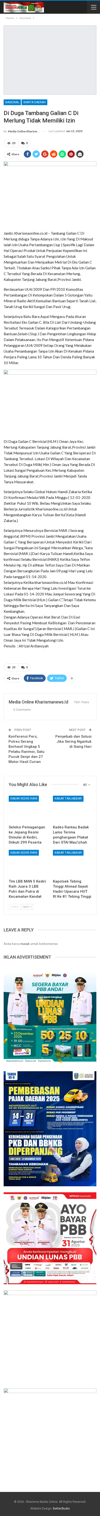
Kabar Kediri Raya (23, 798)
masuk (25, 944)
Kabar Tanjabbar (68, 798)
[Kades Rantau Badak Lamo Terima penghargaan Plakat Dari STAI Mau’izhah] (72, 809)
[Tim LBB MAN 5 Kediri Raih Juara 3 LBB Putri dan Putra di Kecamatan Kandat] (28, 863)
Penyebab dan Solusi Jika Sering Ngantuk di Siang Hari (73, 741)
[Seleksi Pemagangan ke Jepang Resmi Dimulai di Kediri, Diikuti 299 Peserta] (28, 809)
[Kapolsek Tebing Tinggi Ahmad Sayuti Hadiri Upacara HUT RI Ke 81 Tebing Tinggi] (72, 863)
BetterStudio (61, 1508)
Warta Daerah (34, 102)
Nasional (12, 102)
